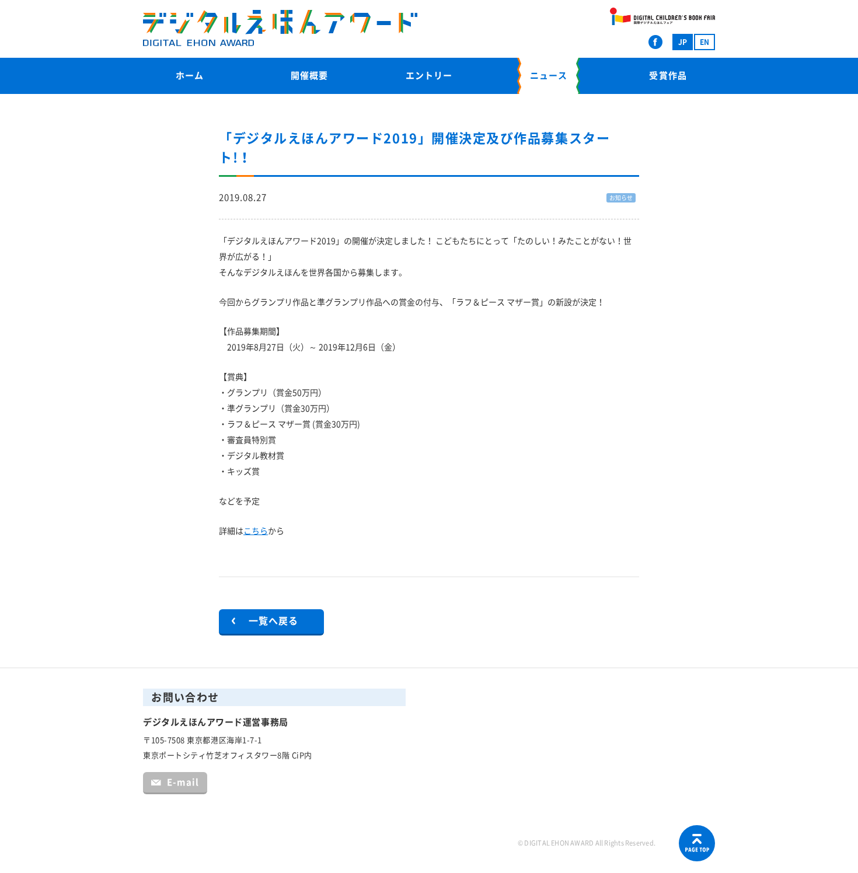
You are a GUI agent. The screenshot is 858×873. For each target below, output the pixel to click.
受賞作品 (667, 75)
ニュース (548, 75)
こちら (255, 531)
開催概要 (309, 75)
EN (704, 42)
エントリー (429, 75)
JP (682, 42)
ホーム (190, 75)
